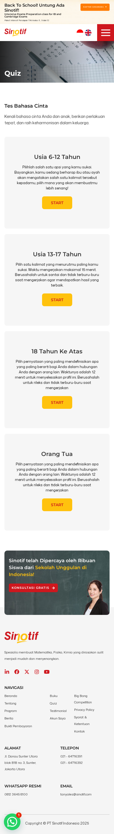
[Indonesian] (80, 32)
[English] (88, 32)
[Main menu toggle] (105, 32)
